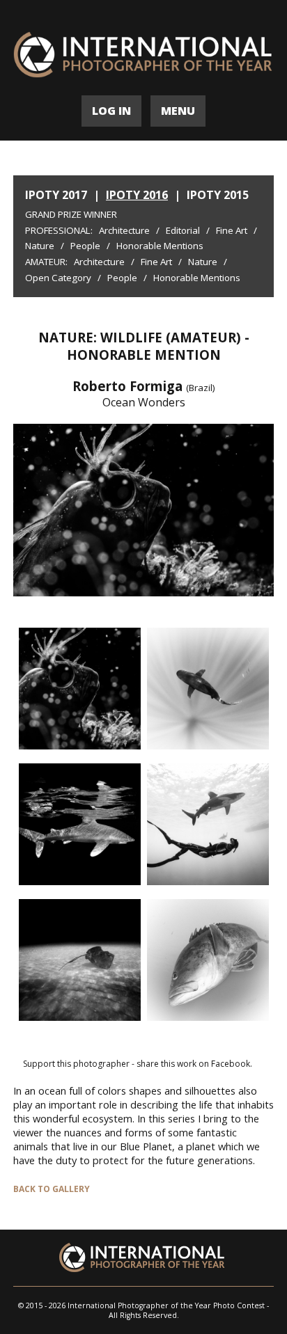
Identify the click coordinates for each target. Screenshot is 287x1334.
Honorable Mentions (159, 245)
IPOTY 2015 (218, 195)
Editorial (183, 230)
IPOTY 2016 (137, 195)
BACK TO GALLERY (51, 1189)
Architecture (124, 230)
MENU (178, 110)
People (85, 245)
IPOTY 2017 (56, 195)
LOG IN (111, 110)
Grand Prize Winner (71, 214)
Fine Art (231, 230)
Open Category (58, 277)
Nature (39, 245)
